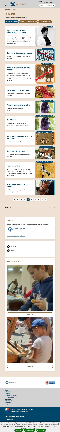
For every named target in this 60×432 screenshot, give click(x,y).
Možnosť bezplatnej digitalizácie (16, 236)
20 (46, 199)
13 (21, 199)
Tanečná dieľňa (13, 166)
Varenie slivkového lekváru (18, 105)
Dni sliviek (11, 120)
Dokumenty (8, 402)
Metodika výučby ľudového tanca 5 (18, 69)
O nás (6, 390)
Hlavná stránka (8, 9)
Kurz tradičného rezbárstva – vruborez (19, 137)
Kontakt (7, 404)
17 (35, 199)
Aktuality (7, 391)
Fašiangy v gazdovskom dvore (17, 185)
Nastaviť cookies (41, 430)
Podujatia (7, 393)
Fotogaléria (8, 399)
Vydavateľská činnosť (11, 395)
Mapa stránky (41, 2)
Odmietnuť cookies (29, 430)
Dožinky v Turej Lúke (16, 151)
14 (24, 199)
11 (14, 199)
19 (42, 199)
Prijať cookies (18, 430)
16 (31, 199)
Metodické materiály (10, 397)
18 (38, 199)
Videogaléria (8, 400)
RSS (47, 2)
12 (17, 199)
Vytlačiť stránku (11, 207)
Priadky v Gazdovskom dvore (19, 53)
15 (28, 199)
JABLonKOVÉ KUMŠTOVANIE (19, 90)
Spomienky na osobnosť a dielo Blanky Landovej (18, 31)
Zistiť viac (30, 314)
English (52, 2)
